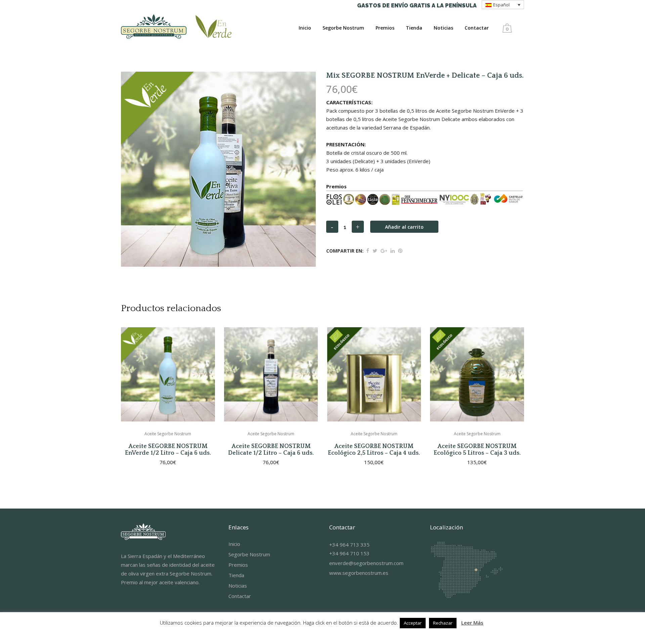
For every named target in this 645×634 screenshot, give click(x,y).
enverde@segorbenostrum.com (366, 563)
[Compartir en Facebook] (367, 250)
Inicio (234, 543)
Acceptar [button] (413, 623)
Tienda (236, 575)
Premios (238, 564)
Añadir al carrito (404, 227)
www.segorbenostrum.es (358, 572)
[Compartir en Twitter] (375, 250)
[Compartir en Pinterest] (400, 250)
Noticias (237, 585)
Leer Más (472, 622)
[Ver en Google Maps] (466, 597)
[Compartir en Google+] (384, 250)
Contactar (239, 596)
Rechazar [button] (443, 623)
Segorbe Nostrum (249, 554)
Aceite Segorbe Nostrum (167, 434)
